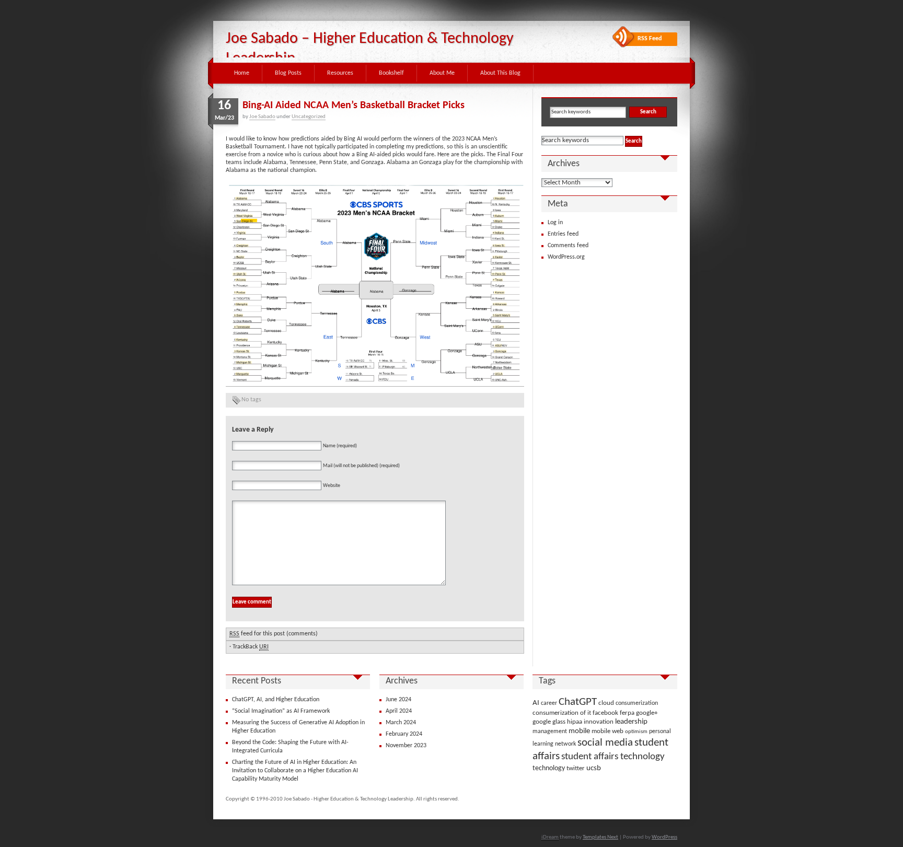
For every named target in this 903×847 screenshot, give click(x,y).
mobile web (607, 731)
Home (241, 73)
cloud (606, 703)
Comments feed (568, 245)
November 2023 (406, 745)
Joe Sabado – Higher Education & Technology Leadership (370, 49)
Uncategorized (309, 117)
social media (605, 743)
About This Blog (500, 73)
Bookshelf (391, 73)
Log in (555, 222)
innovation (598, 721)
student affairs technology (613, 756)
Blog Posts (288, 73)
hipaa (574, 721)
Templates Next (600, 837)
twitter (575, 768)
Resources (340, 73)
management (549, 731)
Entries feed (563, 234)
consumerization (637, 703)
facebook (605, 713)
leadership (631, 722)
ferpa (627, 713)
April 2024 (399, 711)
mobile (579, 731)
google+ (646, 713)
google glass (548, 721)
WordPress (664, 837)
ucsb (593, 768)
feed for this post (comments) (273, 634)
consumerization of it (561, 713)
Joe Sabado (262, 117)
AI (535, 703)
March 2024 (401, 723)
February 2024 (404, 734)
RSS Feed (650, 39)
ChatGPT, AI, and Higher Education (275, 700)
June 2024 (398, 700)
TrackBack (251, 647)
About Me (442, 73)
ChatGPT (578, 702)
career (549, 703)
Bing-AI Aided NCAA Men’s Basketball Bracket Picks (353, 105)
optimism (636, 732)
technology (548, 768)
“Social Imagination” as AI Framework (281, 711)
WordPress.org (566, 257)
